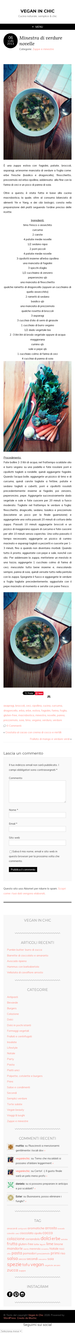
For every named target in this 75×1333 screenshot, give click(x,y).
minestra (40, 715)
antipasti (22, 1228)
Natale (11, 1053)
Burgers (12, 1008)
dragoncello (10, 710)
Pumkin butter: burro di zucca (24, 949)
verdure (57, 720)
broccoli (20, 705)
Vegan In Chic (37, 11)
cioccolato (26, 1233)
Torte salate (14, 1104)
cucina (47, 705)
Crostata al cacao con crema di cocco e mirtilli (33, 732)
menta (26, 1249)
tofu (26, 1264)
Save (40, 693)
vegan (37, 1264)
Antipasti (12, 997)
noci (61, 1248)
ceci (28, 705)
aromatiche (36, 1228)
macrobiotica (26, 715)
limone (58, 1244)
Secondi (12, 1093)
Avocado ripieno (17, 961)
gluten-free (10, 715)
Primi (10, 1081)
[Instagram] (22, 1296)
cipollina (37, 705)
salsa (12, 1258)
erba (21, 710)
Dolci (10, 1019)
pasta (17, 1253)
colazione (16, 1238)
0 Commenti (14, 725)
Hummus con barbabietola (23, 966)
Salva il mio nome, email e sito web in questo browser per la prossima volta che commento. (34, 856)
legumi (43, 1244)
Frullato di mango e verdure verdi (50, 739)
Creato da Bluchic (27, 1317)
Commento (15, 778)
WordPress (9, 1317)
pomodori (29, 1253)
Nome (13, 810)
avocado (61, 1228)
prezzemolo (10, 720)
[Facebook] (10, 1296)
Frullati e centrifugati (19, 1036)
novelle (51, 715)
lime (49, 1243)
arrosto (51, 1228)
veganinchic (23, 1158)
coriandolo (32, 1239)
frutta (12, 1243)
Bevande (12, 1002)
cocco (48, 1232)
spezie (14, 1264)
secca (22, 1259)
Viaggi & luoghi (16, 1115)
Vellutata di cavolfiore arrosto (25, 972)
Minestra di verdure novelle (40, 41)
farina (55, 710)
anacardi (12, 1228)
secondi (32, 1259)
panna (61, 715)
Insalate (12, 1042)
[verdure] (37, 406)
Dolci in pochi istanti (19, 1025)
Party (10, 1059)
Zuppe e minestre (43, 49)
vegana (36, 720)
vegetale (49, 1265)
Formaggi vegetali (18, 1030)
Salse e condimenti (18, 1087)
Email (13, 823)
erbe (28, 710)
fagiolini (45, 710)
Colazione (13, 1014)
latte (36, 1244)
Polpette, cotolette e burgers (25, 1076)
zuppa (22, 1270)
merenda (34, 1248)
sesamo (42, 1259)
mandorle (15, 1248)
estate (64, 1239)
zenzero (57, 1265)
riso (62, 1253)
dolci (46, 1238)
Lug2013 (10, 42)
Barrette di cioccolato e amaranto (27, 955)
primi (55, 1253)
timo (28, 720)
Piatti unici (13, 1070)
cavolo (11, 1233)
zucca (12, 1270)
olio (9, 1253)
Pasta (10, 1064)
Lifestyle (12, 1047)
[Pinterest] (16, 1296)
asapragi (8, 705)
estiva (36, 710)
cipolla (38, 1233)
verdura (46, 720)
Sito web (14, 837)
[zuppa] (37, 112)
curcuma (57, 705)
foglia (63, 710)
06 (10, 37)
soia (21, 720)
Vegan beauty (15, 1109)
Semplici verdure (17, 1098)
